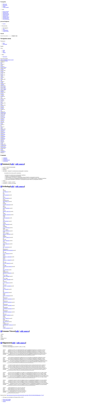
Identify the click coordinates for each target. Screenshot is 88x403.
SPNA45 (2, 140)
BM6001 (2, 91)
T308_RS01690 (6, 217)
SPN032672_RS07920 (7, 298)
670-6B (1, 71)
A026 (1, 78)
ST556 (1, 142)
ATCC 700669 (3, 88)
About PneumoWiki (6, 400)
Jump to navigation (4, 59)
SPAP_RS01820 (6, 224)
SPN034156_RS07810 (7, 302)
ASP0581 (2, 84)
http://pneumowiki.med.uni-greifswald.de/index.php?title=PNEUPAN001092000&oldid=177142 (25, 395)
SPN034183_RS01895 (7, 305)
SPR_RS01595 (6, 292)
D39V (1, 65)
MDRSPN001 (3, 112)
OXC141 (2, 121)
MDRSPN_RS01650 (7, 273)
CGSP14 (2, 95)
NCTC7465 (2, 114)
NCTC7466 (2, 117)
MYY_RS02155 (6, 318)
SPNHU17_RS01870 (7, 260)
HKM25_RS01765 (6, 211)
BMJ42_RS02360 (6, 295)
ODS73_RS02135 (6, 237)
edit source (19, 164)
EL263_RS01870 (6, 230)
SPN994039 (2, 138)
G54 (1, 97)
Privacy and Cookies (7, 399)
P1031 (1, 123)
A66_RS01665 (6, 221)
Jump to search (11, 59)
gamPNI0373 (3, 151)
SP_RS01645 (5, 191)
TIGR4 (6, 60)
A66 (1, 80)
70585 (1, 76)
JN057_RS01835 (6, 240)
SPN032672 (2, 130)
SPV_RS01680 (6, 198)
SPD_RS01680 (6, 195)
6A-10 (1, 73)
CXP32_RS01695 (6, 328)
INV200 (2, 108)
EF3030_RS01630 (6, 204)
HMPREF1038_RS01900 (8, 250)
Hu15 (1, 101)
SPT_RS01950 (6, 321)
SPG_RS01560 (6, 247)
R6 (1, 125)
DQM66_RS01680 (6, 279)
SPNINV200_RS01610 (7, 266)
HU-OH (2, 99)
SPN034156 (2, 132)
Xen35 (1, 149)
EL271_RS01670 (6, 253)
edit (12, 164)
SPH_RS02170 (6, 201)
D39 (1, 63)
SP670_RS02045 (6, 208)
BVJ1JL (2, 93)
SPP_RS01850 (6, 289)
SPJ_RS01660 (5, 269)
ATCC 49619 (3, 86)
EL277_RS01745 (6, 282)
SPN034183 (2, 134)
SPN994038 (2, 136)
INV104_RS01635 (6, 263)
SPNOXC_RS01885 (7, 286)
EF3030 (2, 69)
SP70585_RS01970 (6, 214)
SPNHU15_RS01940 (7, 256)
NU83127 (2, 119)
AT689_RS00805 (6, 276)
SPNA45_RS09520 (6, 315)
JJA (1, 110)
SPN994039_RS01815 (7, 311)
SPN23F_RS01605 (6, 234)
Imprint (4, 401)
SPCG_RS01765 (6, 243)
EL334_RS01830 (6, 227)
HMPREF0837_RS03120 (8, 324)
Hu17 (1, 104)
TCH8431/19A (3, 145)
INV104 (2, 106)
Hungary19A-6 (3, 67)
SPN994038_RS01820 (7, 308)
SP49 (1, 127)
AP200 (1, 82)
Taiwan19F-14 (3, 147)
